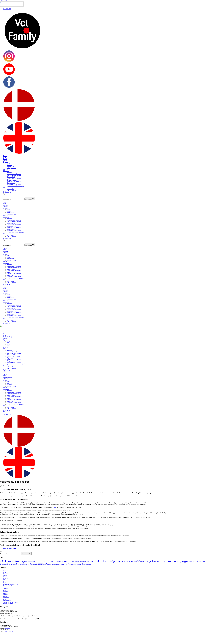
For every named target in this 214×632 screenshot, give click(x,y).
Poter (199, 561)
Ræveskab (14, 564)
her (6, 618)
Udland (44, 564)
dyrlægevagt (38, 561)
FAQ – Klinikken (11, 190)
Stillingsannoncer (11, 168)
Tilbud (8, 163)
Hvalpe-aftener (11, 183)
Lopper (135, 561)
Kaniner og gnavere (122, 561)
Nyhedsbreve (10, 166)
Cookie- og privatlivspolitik (10, 584)
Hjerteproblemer (84, 561)
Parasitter (193, 561)
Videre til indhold (4, 0)
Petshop (5, 169)
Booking (5, 159)
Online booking (7, 337)
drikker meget (19, 561)
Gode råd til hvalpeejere (9, 548)
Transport (33, 564)
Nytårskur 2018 (11, 177)
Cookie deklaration (8, 585)
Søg (4, 371)
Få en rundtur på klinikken (14, 174)
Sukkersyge (25, 564)
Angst (11, 561)
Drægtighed (30, 561)
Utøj (66, 564)
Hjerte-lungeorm (75, 561)
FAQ (4, 187)
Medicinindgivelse (163, 561)
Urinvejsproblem (58, 564)
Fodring (44, 561)
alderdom (4, 561)
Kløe (131, 561)
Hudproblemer (101, 561)
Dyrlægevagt (6, 284)
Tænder (39, 564)
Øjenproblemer (86, 564)
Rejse (203, 561)
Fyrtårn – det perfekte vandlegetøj (15, 186)
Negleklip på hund (11, 180)
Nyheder (5, 162)
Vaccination (71, 564)
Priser (4, 157)
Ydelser (5, 156)
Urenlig (48, 564)
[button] (4, 194)
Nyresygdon (184, 561)
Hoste (92, 561)
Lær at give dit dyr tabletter (14, 178)
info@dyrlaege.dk (8, 631)
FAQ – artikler (10, 189)
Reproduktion (6, 564)
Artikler (5, 160)
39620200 (7, 628)
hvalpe (54, 507)
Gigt (59, 561)
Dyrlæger (9, 172)
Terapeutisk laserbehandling (14, 184)
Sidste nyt (9, 165)
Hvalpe (112, 561)
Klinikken (6, 171)
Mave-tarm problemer (148, 561)
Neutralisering (173, 561)
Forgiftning (52, 561)
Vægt (79, 564)
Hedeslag (69, 561)
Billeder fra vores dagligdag (14, 175)
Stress (18, 564)
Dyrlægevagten (7, 192)
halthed (64, 561)
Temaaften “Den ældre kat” (14, 181)
